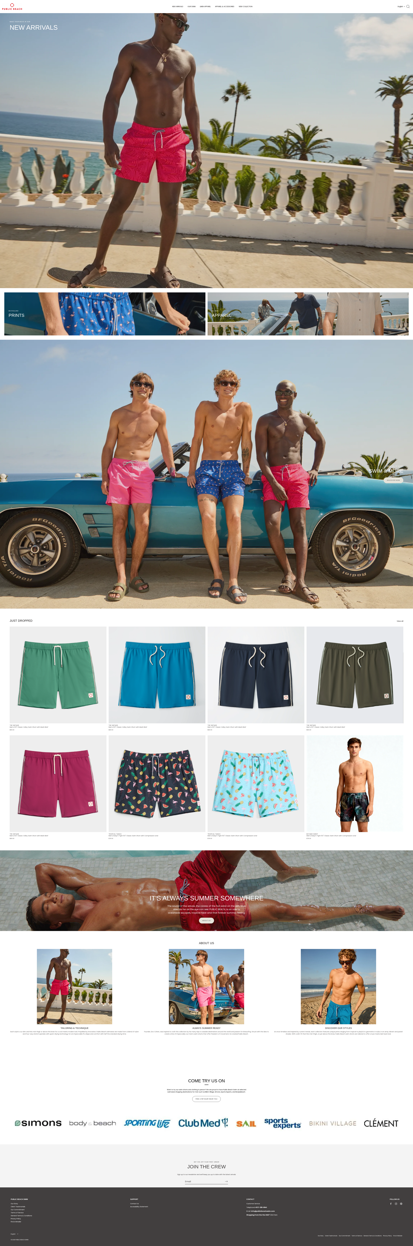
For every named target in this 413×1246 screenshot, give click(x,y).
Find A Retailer (16, 1222)
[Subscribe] (226, 1181)
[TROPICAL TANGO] (157, 783)
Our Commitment (18, 1210)
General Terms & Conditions (21, 1216)
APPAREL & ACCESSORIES (224, 6)
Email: (260, 1211)
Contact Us (134, 1204)
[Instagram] (396, 1204)
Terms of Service (17, 1213)
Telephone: (256, 1207)
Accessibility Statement (139, 1207)
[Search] (408, 6)
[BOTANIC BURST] (355, 783)
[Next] (409, 150)
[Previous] (3, 150)
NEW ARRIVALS (177, 6)
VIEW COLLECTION (245, 6)
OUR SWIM (192, 6)
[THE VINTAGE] (58, 675)
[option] (206, 150)
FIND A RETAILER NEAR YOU (206, 1099)
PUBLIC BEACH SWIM (22, 1240)
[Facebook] (391, 1204)
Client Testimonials (18, 1207)
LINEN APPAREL (205, 6)
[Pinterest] (401, 1204)
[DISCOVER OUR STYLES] (338, 986)
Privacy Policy (16, 1219)
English (400, 6)
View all (400, 621)
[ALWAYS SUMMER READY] (206, 986)
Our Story (14, 1204)
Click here (273, 1215)
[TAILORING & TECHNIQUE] (74, 986)
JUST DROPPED (21, 620)
